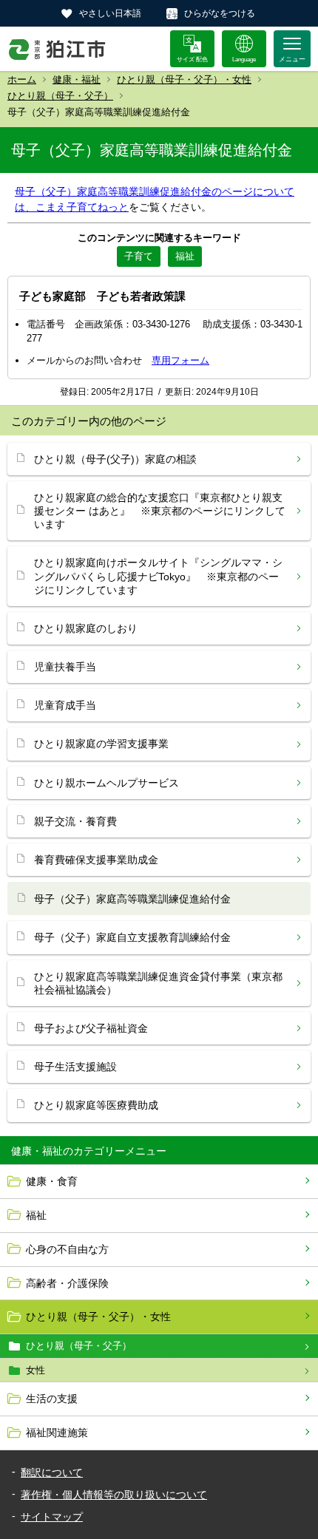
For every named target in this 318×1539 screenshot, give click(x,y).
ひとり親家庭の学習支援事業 (101, 744)
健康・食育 (52, 1181)
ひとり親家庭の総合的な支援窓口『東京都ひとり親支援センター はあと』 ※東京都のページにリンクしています (159, 511)
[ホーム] (57, 49)
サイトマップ (52, 1517)
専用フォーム (180, 360)
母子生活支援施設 (75, 1067)
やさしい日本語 (110, 13)
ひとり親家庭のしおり (86, 628)
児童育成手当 (65, 705)
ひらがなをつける (219, 13)
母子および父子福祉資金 (91, 1028)
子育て (138, 256)
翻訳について (52, 1472)
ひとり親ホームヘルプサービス (106, 783)
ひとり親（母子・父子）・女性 (184, 79)
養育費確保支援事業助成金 (96, 860)
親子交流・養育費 (75, 821)
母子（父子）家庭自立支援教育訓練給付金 (132, 937)
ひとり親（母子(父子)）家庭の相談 (115, 459)
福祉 (36, 1215)
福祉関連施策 (57, 1432)
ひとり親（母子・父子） (60, 95)
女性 (35, 1370)
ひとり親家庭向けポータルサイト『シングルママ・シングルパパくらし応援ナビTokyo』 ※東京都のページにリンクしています (158, 576)
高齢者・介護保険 (67, 1283)
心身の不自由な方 (67, 1249)
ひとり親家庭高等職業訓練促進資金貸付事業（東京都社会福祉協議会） (158, 983)
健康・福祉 (77, 79)
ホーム (21, 79)
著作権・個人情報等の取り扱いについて (114, 1495)
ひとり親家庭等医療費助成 (96, 1105)
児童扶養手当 (65, 667)
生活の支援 (52, 1398)
